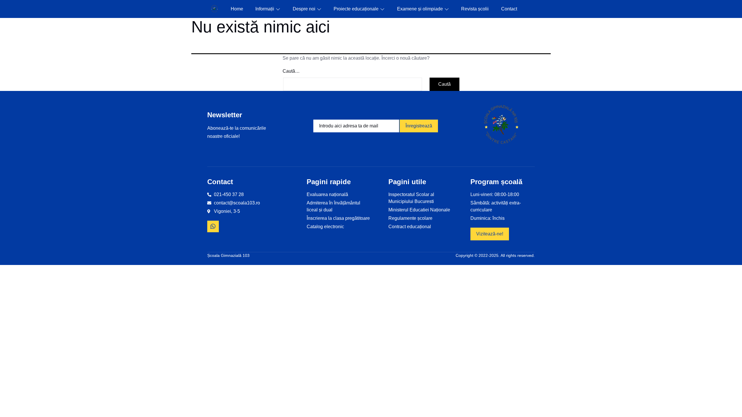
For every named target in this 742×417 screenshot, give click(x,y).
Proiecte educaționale (356, 8)
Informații (264, 8)
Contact (509, 8)
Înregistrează (418, 125)
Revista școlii (475, 8)
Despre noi (304, 8)
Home (237, 8)
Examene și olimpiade (420, 8)
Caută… (291, 71)
